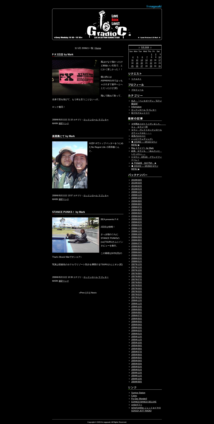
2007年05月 (136, 285)
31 (160, 66)
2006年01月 (136, 333)
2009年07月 (136, 207)
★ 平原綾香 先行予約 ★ (143, 163)
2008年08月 (136, 240)
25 (132, 66)
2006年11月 (136, 303)
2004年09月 (136, 382)
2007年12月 (136, 264)
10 (160, 57)
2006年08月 (136, 312)
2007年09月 (136, 273)
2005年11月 (136, 339)
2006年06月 (136, 318)
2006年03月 (136, 327)
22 (151, 63)
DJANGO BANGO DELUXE (144, 402)
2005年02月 (136, 367)
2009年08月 (136, 204)
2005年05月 (136, 357)
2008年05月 (136, 249)
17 (160, 60)
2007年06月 (136, 282)
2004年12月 (136, 372)
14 (146, 60)
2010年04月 (136, 180)
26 (137, 66)
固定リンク (64, 123)
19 (137, 63)
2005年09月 (136, 345)
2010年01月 (136, 189)
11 (132, 60)
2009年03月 (136, 219)
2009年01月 (136, 225)
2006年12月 (136, 300)
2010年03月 (136, 183)
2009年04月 (136, 216)
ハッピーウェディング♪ (142, 139)
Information (136, 107)
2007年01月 (136, 297)
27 (142, 66)
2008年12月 (136, 228)
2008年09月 (136, 237)
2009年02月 (136, 222)
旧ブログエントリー (140, 113)
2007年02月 (136, 294)
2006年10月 (136, 306)
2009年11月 (136, 195)
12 (137, 60)
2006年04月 (136, 324)
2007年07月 (136, 279)
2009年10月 (136, 198)
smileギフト (136, 405)
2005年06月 (136, 354)
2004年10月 (136, 379)
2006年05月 (136, 321)
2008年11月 (136, 231)
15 (151, 60)
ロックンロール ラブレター (96, 120)
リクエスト (136, 79)
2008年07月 (136, 243)
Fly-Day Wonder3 (139, 399)
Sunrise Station (138, 393)
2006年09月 (136, 309)
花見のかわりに (138, 136)
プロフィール (137, 90)
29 (151, 66)
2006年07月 (136, 315)
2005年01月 (136, 370)
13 (142, 60)
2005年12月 (136, 336)
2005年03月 (136, 364)
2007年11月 (136, 267)
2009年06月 (136, 210)
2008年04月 (136, 252)
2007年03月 (136, 291)
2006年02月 (136, 330)
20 (142, 63)
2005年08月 (136, 349)
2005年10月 (136, 342)
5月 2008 (145, 47)
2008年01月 (136, 261)
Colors (134, 396)
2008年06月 (136, 246)
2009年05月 (136, 213)
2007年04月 (136, 288)
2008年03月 (136, 255)
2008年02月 (136, 258)
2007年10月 (136, 270)
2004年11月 (136, 375)
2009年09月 (136, 201)
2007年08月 (136, 276)
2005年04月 (136, 360)
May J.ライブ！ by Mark (142, 148)
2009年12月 (136, 192)
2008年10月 (136, 234)
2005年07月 (136, 351)
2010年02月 (136, 186)
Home (98, 48)
